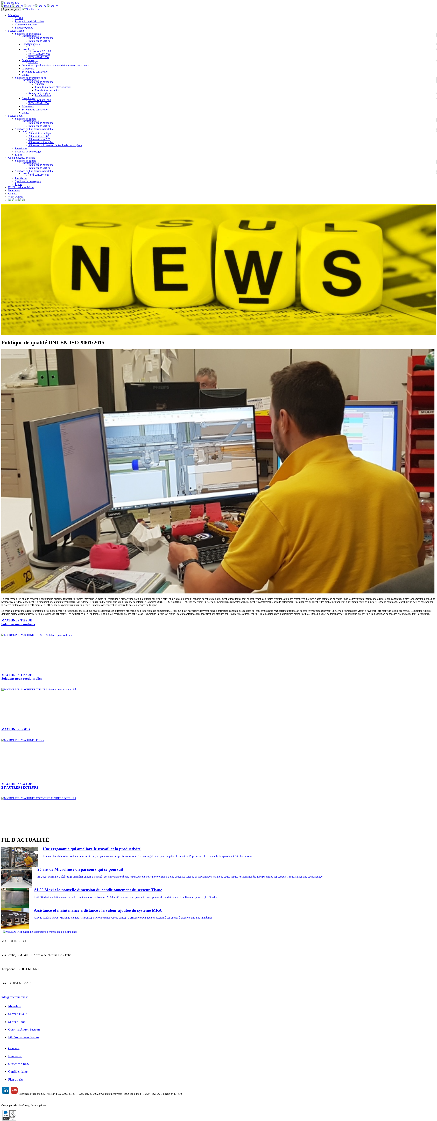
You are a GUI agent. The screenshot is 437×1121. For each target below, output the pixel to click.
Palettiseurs (28, 68)
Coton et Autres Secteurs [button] (21, 157)
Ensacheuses (28, 49)
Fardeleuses (28, 60)
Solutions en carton (25, 118)
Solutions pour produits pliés (30, 77)
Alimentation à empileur (41, 142)
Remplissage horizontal (40, 37)
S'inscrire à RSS (18, 1064)
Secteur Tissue (17, 1014)
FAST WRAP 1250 (39, 54)
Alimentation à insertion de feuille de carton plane (55, 145)
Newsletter (14, 190)
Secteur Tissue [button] (16, 30)
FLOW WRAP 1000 (39, 51)
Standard (40, 83)
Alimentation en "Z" (39, 139)
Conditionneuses (31, 44)
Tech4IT (51, 1105)
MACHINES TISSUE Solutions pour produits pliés (21, 676)
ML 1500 (33, 62)
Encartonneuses (30, 35)
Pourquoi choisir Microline (29, 21)
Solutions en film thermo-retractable (34, 129)
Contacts (13, 193)
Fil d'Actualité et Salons (21, 187)
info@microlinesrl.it (14, 997)
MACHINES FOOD (15, 729)
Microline (14, 1006)
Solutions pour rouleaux (28, 33)
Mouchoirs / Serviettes (47, 90)
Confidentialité (17, 1071)
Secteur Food (17, 1022)
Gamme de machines (26, 24)
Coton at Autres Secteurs (24, 1029)
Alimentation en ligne (40, 133)
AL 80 (31, 46)
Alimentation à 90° (38, 136)
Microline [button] (13, 15)
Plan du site (15, 1079)
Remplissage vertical (39, 40)
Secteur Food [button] (15, 115)
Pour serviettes (43, 95)
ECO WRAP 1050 (38, 57)
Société (19, 18)
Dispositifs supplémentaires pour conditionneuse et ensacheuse (55, 65)
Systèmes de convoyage (34, 71)
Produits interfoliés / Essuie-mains (53, 87)
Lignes (25, 74)
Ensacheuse (28, 173)
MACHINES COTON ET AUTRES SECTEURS (19, 785)
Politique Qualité (24, 27)
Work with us (15, 196)
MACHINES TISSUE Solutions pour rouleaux (18, 622)
